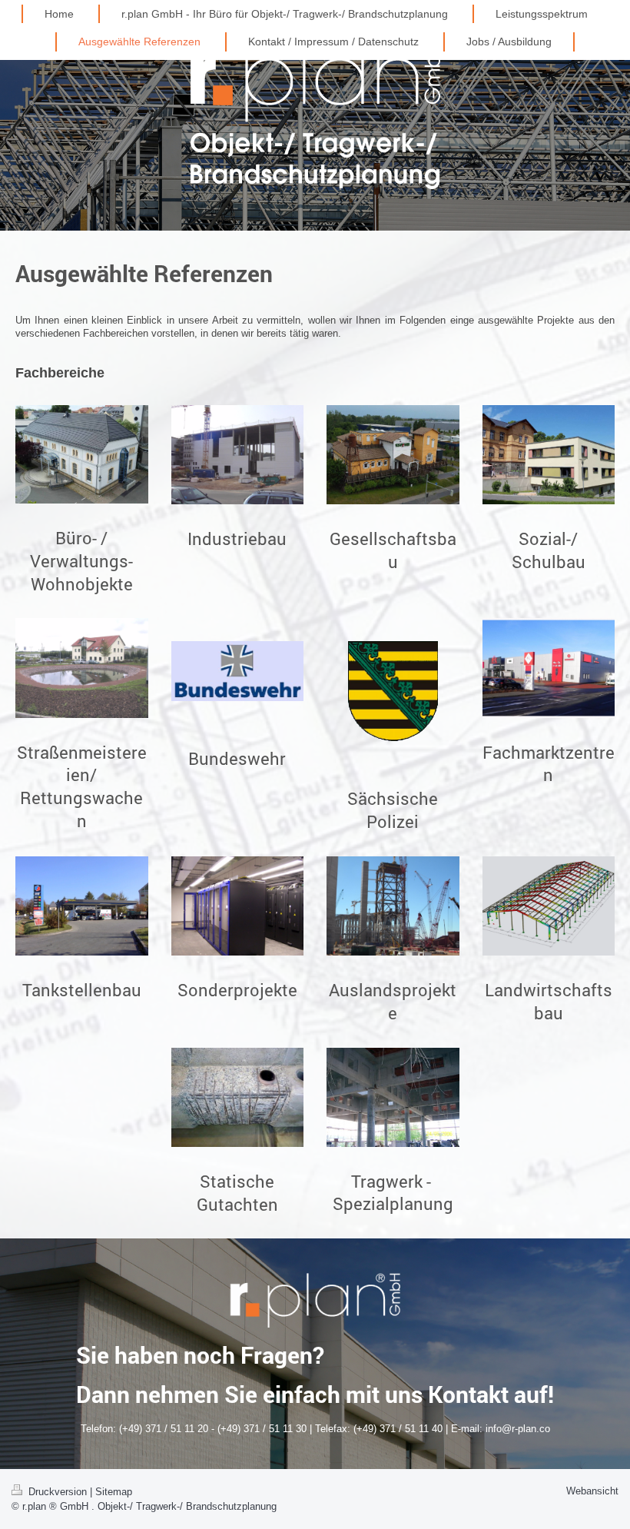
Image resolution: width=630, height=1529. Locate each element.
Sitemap (113, 1491)
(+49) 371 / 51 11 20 (163, 1428)
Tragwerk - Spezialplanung (393, 1192)
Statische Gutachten (237, 1192)
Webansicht (592, 1491)
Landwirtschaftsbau (548, 1001)
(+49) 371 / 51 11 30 (262, 1428)
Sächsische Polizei (392, 810)
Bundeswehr (237, 758)
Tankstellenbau (81, 990)
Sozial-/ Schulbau (548, 550)
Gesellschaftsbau (393, 550)
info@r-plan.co (518, 1428)
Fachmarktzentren (548, 763)
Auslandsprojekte (392, 1001)
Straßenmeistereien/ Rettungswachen (82, 786)
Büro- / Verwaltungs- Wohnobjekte (81, 560)
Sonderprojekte (237, 990)
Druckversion (57, 1491)
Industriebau (237, 538)
